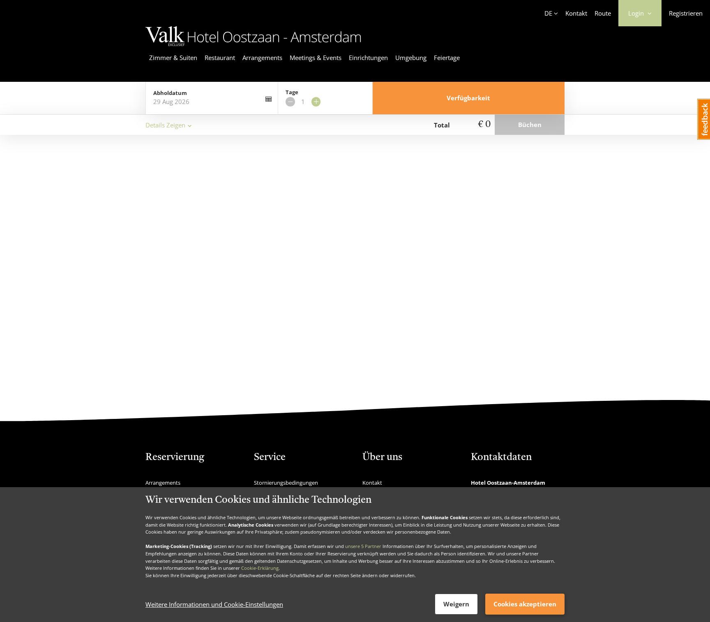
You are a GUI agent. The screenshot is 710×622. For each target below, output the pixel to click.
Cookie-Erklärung (260, 568)
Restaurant (220, 57)
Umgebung (410, 57)
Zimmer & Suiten (173, 57)
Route (603, 13)
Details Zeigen (165, 125)
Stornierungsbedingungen (286, 482)
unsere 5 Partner (363, 546)
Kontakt (576, 13)
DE (548, 13)
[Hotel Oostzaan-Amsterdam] (253, 47)
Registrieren (686, 13)
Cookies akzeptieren (524, 604)
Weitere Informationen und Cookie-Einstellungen (214, 604)
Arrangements (262, 57)
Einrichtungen (368, 57)
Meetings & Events (315, 57)
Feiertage (447, 57)
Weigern (456, 604)
